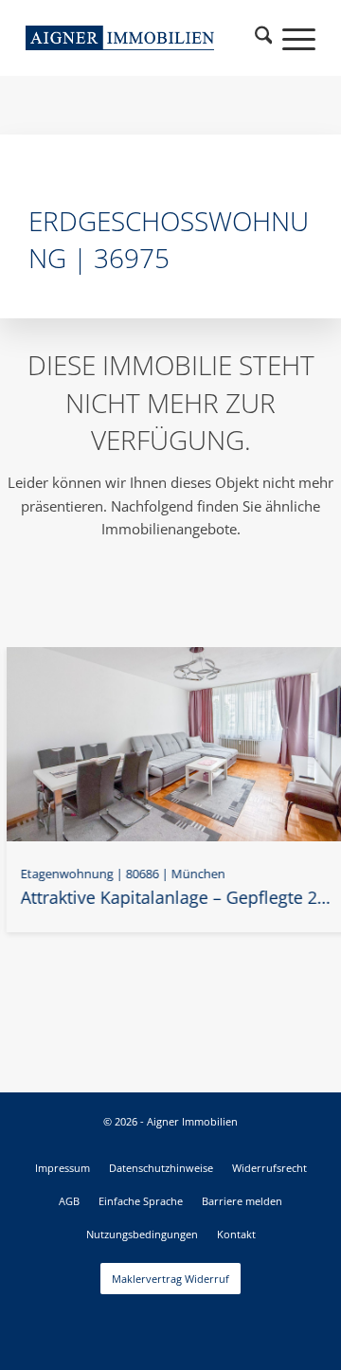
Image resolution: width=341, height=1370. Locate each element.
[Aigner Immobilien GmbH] (120, 38)
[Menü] (289, 38)
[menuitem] (263, 38)
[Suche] (263, 38)
